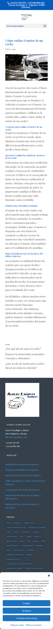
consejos (36, 532)
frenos (22, 541)
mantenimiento (27, 545)
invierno (36, 541)
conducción (26, 532)
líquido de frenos (12, 545)
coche (8, 532)
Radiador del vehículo (14, 568)
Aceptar (26, 603)
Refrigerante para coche (34, 568)
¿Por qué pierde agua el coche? (23, 348)
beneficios (17, 523)
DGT (21, 536)
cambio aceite (29, 523)
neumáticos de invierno (15, 554)
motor (8, 550)
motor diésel (18, 550)
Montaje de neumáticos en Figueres (21, 469)
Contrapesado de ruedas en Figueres (22, 489)
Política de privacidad (33, 625)
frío (28, 541)
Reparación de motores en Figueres (22, 464)
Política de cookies (17, 625)
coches (16, 532)
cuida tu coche (11, 536)
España (28, 536)
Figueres (37, 536)
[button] (49, 575)
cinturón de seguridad (37, 527)
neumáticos (30, 550)
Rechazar (26, 610)
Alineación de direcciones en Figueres (23, 475)
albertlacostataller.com (16, 437)
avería (8, 523)
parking (29, 554)
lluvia (43, 541)
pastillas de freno (12, 559)
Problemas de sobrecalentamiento (19, 563)
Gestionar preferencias (26, 618)
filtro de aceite (11, 541)
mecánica (39, 545)
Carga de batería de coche (16, 527)
